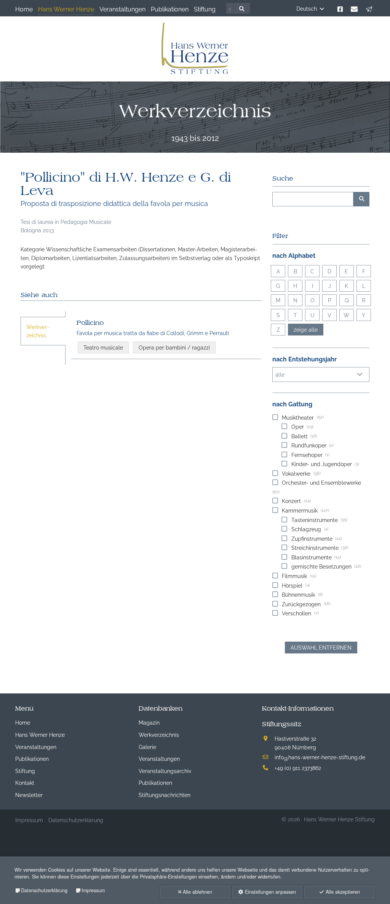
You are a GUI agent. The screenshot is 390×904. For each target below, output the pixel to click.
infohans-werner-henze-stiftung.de (320, 756)
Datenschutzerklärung (44, 890)
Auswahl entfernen (321, 647)
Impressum (93, 890)
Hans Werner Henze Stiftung (339, 819)
